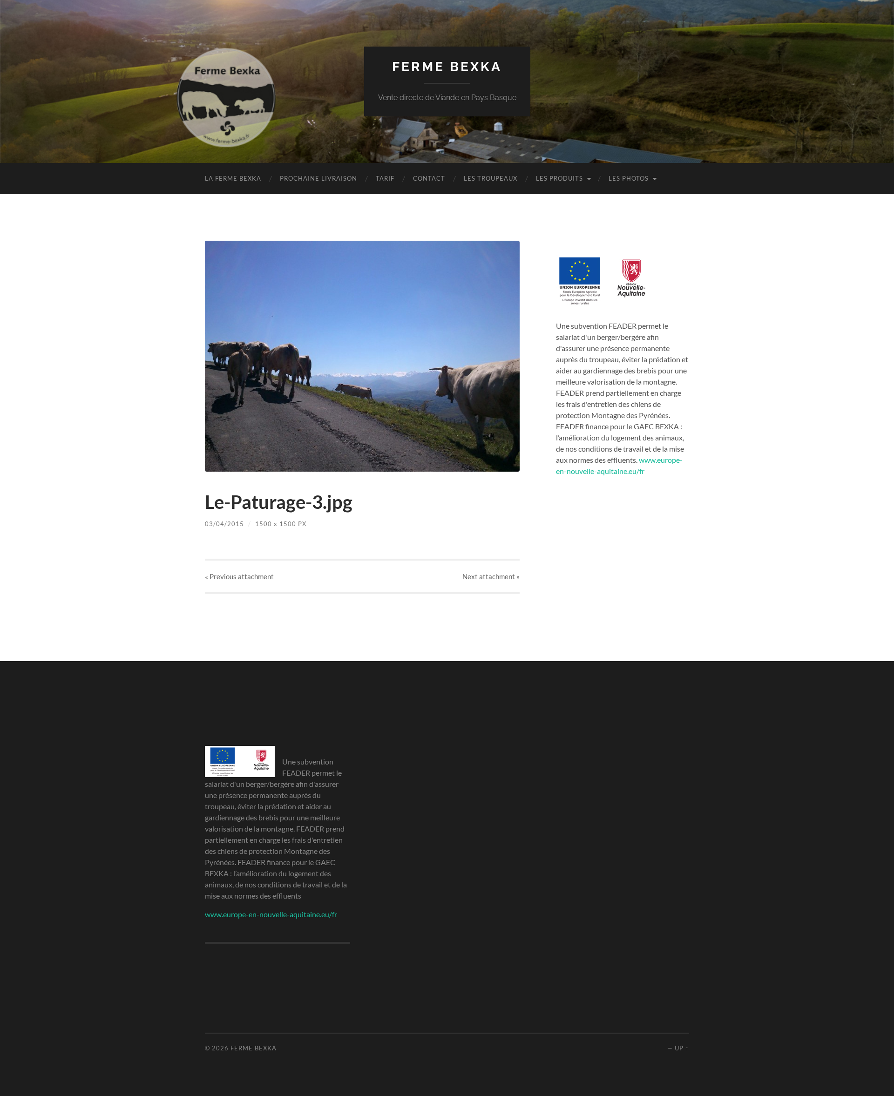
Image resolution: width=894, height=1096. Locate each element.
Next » (491, 576)
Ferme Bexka (447, 66)
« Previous (239, 576)
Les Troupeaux (490, 178)
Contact (429, 178)
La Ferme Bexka (233, 178)
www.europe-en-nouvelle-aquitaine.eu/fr (271, 914)
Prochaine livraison (318, 178)
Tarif (385, 178)
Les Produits (559, 178)
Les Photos (629, 178)
